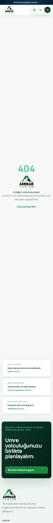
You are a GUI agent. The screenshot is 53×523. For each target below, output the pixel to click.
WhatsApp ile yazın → (16, 408)
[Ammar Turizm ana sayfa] (9, 10)
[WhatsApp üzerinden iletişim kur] (34, 10)
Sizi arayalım (41, 10)
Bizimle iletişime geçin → (22, 470)
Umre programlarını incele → (20, 390)
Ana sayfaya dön (26, 206)
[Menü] (47, 10)
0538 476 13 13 (13, 371)
